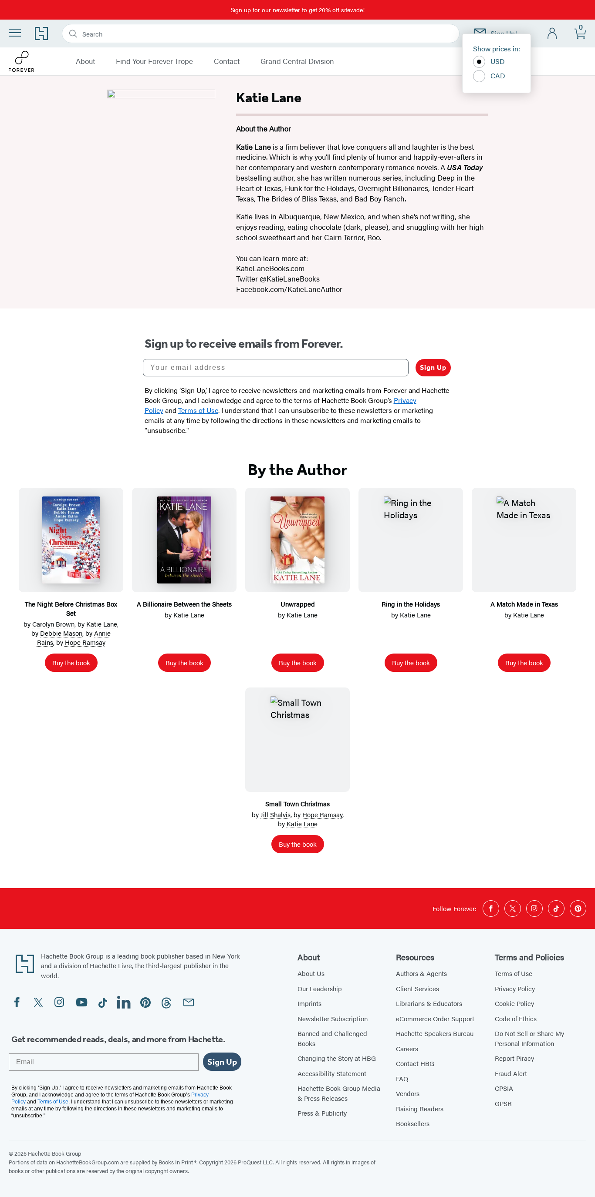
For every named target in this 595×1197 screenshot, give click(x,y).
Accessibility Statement (332, 1073)
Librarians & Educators (429, 1003)
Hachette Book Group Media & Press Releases (339, 1093)
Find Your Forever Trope (154, 61)
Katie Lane (101, 623)
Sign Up (433, 367)
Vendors (407, 1093)
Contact (227, 61)
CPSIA (504, 1088)
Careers (407, 1048)
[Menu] (15, 33)
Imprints (309, 1003)
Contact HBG (415, 1063)
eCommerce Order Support (435, 1018)
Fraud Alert (511, 1073)
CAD (497, 75)
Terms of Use (513, 973)
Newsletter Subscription (333, 1018)
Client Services (417, 988)
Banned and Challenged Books (332, 1038)
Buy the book (71, 662)
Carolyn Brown (53, 623)
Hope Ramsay (85, 642)
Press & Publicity (322, 1112)
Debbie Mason (61, 632)
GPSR (503, 1103)
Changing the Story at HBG (337, 1058)
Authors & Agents (421, 973)
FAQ (402, 1078)
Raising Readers (419, 1108)
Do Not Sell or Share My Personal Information (529, 1038)
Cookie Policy (514, 1003)
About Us (311, 973)
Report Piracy (514, 1058)
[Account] (552, 33)
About (85, 61)
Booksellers (412, 1123)
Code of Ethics (516, 1018)
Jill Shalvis (275, 814)
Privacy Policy (515, 988)
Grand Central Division (297, 61)
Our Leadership (320, 988)
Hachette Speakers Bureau (434, 1033)
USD (497, 61)
